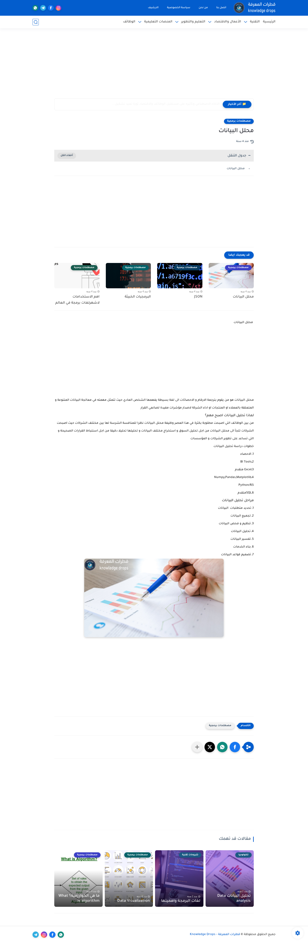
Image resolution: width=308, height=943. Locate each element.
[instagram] (58, 8)
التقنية (255, 22)
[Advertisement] (154, 66)
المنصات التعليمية (158, 22)
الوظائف (129, 22)
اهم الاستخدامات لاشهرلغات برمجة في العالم (77, 300)
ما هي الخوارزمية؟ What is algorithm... (79, 898)
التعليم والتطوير (193, 22)
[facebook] (51, 8)
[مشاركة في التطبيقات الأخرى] (197, 747)
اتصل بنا (221, 7)
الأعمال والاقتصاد (227, 22)
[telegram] (43, 8)
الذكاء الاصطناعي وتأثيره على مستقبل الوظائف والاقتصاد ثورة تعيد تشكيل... (166, 104)
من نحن (203, 7)
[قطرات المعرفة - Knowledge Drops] (255, 8)
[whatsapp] (35, 8)
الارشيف (153, 7)
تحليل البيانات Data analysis (234, 898)
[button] (235, 747)
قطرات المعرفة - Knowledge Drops (215, 934)
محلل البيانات (236, 168)
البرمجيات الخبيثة (138, 297)
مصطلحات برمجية (239, 121)
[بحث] (35, 22)
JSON (198, 297)
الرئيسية (269, 22)
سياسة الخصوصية (178, 7)
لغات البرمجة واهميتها (180, 901)
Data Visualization (133, 901)
